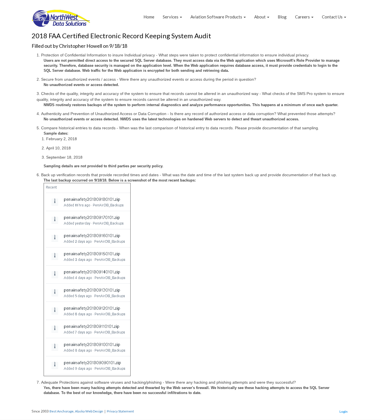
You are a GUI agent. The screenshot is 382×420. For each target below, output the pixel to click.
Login (343, 411)
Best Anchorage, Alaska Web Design (76, 411)
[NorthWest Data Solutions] (61, 20)
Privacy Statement (120, 411)
